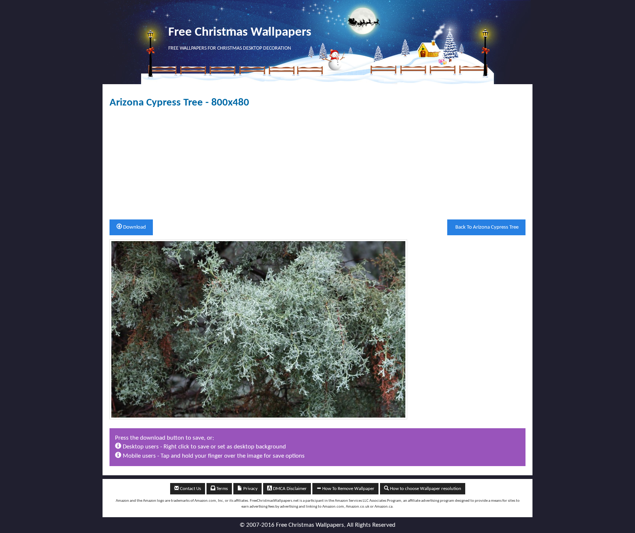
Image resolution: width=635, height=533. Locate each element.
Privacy (250, 488)
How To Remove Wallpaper (347, 488)
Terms (221, 488)
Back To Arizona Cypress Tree (486, 227)
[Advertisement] (317, 163)
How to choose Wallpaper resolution (425, 488)
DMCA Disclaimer (289, 488)
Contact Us (190, 488)
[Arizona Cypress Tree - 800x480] (258, 329)
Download (134, 227)
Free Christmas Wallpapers (239, 32)
